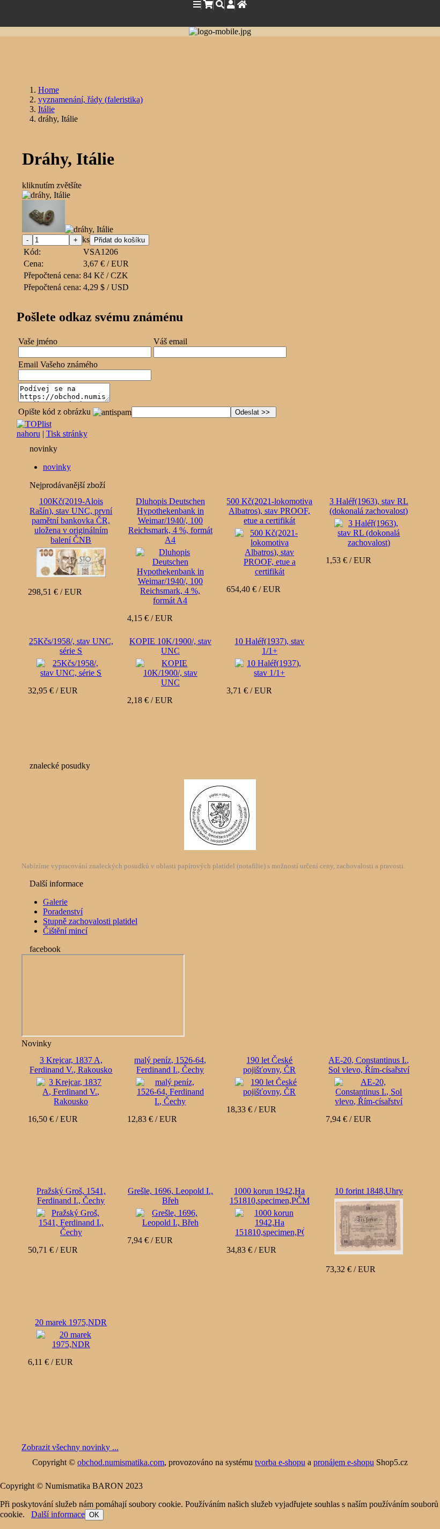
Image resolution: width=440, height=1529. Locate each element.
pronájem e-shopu (343, 1462)
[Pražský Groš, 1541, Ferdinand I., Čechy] (71, 1221)
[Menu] (197, 5)
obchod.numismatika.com (120, 1462)
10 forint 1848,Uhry (369, 1190)
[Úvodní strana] (242, 4)
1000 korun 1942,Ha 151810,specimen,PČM (270, 1195)
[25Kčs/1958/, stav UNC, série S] (71, 667)
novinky (57, 466)
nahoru (28, 433)
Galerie (55, 901)
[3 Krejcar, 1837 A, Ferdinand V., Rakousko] (71, 1090)
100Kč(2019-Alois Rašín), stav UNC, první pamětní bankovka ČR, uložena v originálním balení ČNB (71, 520)
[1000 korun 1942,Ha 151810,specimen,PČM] (269, 1221)
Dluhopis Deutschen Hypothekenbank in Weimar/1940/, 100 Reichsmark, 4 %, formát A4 (170, 520)
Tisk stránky (66, 433)
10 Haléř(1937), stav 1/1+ (269, 646)
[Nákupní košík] (208, 4)
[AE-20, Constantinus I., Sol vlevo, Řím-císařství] (369, 1090)
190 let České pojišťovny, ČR (269, 1064)
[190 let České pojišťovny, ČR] (269, 1086)
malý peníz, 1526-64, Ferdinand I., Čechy (170, 1064)
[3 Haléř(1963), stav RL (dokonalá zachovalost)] (369, 532)
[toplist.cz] (34, 424)
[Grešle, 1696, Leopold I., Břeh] (170, 1217)
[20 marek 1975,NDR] (71, 1338)
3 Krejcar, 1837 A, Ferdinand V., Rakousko (71, 1064)
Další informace (58, 1514)
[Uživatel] (230, 4)
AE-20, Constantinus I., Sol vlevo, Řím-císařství (368, 1064)
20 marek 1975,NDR (71, 1322)
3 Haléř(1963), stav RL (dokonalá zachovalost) (368, 506)
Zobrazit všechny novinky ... (70, 1447)
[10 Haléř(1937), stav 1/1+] (269, 667)
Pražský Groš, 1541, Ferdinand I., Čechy (71, 1195)
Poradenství (63, 911)
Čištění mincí (65, 930)
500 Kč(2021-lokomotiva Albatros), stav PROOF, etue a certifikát (269, 511)
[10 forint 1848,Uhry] (369, 1226)
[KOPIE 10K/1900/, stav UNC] (170, 672)
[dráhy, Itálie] (46, 195)
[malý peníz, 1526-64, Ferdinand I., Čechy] (170, 1090)
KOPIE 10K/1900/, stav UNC (170, 646)
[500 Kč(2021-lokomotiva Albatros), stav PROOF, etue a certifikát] (269, 551)
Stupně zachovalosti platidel (90, 921)
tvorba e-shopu (280, 1462)
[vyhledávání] (220, 4)
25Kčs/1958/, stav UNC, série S (71, 646)
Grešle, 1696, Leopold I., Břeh (170, 1195)
